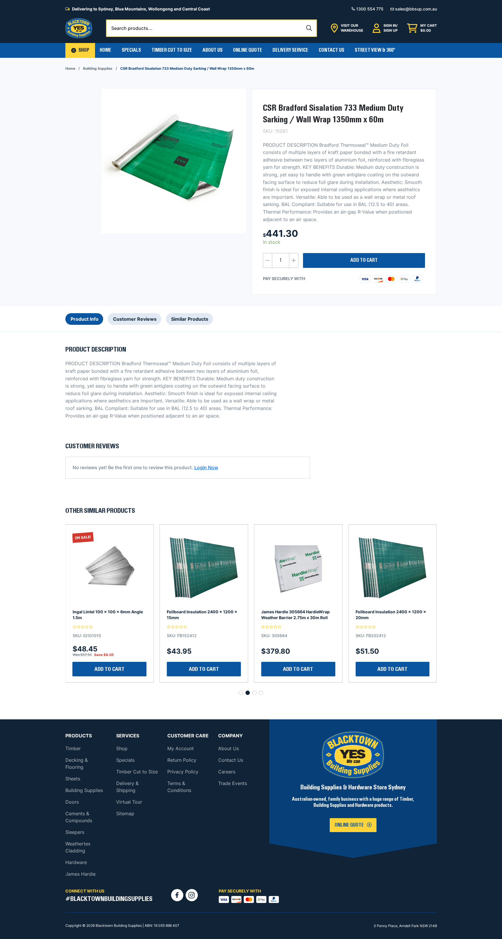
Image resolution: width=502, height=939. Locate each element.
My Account (180, 748)
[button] (80, 50)
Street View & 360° (375, 50)
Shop (122, 748)
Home (105, 50)
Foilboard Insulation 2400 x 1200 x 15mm (108, 614)
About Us (212, 50)
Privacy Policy (182, 772)
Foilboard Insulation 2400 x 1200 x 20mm (296, 614)
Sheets (72, 779)
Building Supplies (97, 68)
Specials (131, 50)
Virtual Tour (129, 802)
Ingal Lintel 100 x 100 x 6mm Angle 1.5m (391, 614)
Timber (73, 748)
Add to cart (364, 260)
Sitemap (125, 813)
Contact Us (331, 50)
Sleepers (74, 832)
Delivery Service (290, 50)
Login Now (206, 467)
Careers (226, 772)
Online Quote (247, 50)
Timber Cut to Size (137, 772)
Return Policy (181, 760)
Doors (72, 802)
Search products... (132, 28)
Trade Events (232, 783)
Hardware (76, 862)
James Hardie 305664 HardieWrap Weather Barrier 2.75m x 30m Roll (201, 614)
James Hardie (80, 874)
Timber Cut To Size (171, 50)
